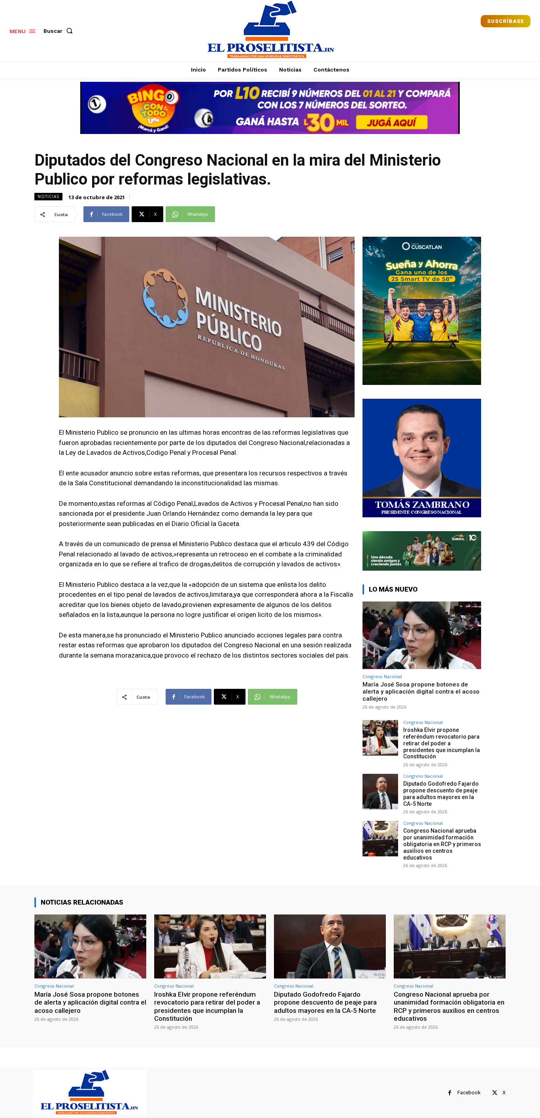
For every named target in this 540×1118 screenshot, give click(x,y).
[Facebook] (450, 1093)
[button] (59, 31)
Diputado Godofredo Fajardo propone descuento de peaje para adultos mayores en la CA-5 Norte (441, 794)
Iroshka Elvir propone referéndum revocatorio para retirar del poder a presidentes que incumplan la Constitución (441, 743)
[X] (495, 1093)
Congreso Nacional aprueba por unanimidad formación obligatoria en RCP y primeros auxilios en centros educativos (442, 844)
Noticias (48, 196)
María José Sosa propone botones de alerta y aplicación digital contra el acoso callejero (421, 691)
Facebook (469, 1092)
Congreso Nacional (382, 676)
